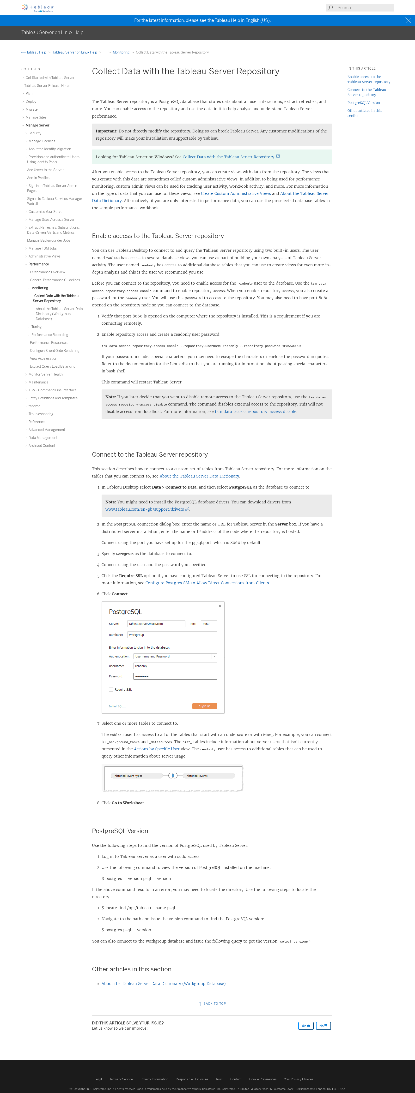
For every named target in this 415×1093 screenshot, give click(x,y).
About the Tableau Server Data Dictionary (199, 476)
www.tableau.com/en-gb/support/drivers (146, 509)
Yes (304, 1026)
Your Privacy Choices (298, 1079)
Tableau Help (36, 52)
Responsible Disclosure (192, 1079)
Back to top (214, 1003)
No (321, 1026)
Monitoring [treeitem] (39, 288)
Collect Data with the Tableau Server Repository (230, 157)
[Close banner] (409, 21)
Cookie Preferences (262, 1079)
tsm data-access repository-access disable (255, 411)
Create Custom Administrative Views (236, 193)
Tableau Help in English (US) (242, 20)
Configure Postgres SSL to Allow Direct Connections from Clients (207, 582)
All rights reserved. (124, 1089)
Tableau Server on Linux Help (75, 52)
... (105, 52)
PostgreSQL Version (364, 103)
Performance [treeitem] (38, 264)
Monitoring (121, 52)
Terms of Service (121, 1079)
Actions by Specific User (157, 749)
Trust (219, 1079)
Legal (98, 1079)
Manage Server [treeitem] (37, 125)
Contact (236, 1079)
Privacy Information (154, 1079)
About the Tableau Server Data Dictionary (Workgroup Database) (164, 983)
